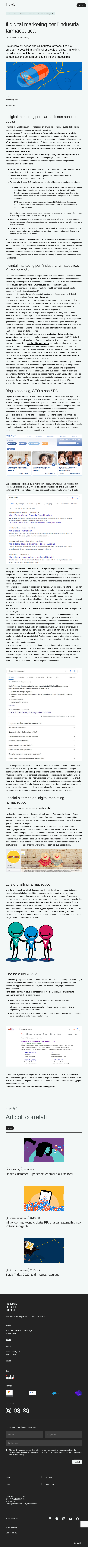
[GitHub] (77, 1520)
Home (9, 14)
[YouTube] (70, 1520)
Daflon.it (69, 614)
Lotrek (8, 1477)
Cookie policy (11, 1533)
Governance (49, 1484)
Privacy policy (11, 1527)
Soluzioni (48, 1477)
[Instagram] (50, 1520)
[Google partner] (9, 1393)
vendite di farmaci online (38, 343)
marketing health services (50, 288)
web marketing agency (15, 288)
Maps (8, 1339)
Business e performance (27, 14)
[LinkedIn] (63, 1520)
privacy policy (41, 1450)
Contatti (8, 1484)
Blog (15, 14)
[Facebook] (57, 1520)
